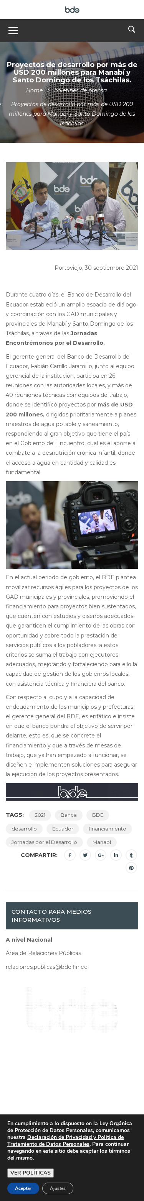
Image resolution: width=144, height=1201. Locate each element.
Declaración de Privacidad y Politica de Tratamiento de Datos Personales (65, 1141)
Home (34, 90)
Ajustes (58, 1188)
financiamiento (107, 829)
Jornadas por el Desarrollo (44, 842)
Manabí (102, 842)
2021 (40, 815)
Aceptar (23, 1188)
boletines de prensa (80, 90)
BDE (97, 815)
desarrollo (24, 829)
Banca (69, 815)
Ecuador (62, 829)
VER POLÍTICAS (30, 1172)
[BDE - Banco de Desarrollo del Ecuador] (72, 9)
